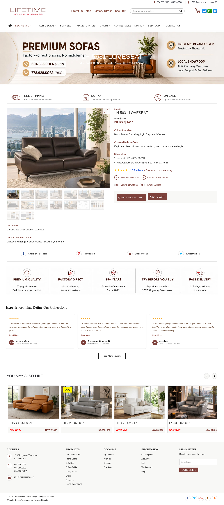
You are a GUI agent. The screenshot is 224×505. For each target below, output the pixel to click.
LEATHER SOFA (23, 26)
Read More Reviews (112, 356)
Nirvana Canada (41, 500)
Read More (14, 335)
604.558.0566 (176, 2)
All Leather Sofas (112, 63)
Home (10, 25)
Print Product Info (132, 197)
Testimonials (147, 467)
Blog (143, 471)
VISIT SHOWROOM (129, 177)
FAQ (143, 463)
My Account (109, 454)
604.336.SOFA (20, 471)
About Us (145, 459)
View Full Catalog (129, 185)
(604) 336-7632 (163, 177)
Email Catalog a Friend (150, 185)
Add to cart (157, 197)
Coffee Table (122, 26)
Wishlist (107, 459)
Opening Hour (147, 454)
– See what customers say (151, 170)
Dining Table (71, 471)
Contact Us (173, 26)
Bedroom (154, 26)
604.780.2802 (163, 2)
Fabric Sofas (46, 26)
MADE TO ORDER (86, 26)
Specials (107, 463)
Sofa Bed (65, 26)
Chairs (104, 26)
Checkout (108, 467)
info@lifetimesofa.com (24, 477)
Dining (138, 26)
